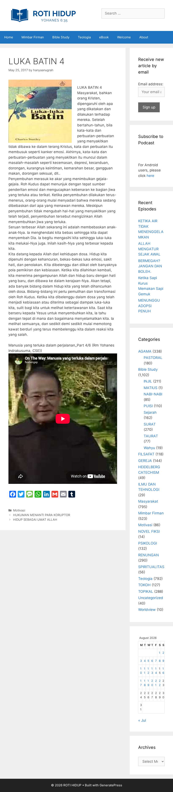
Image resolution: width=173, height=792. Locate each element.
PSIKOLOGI (147, 543)
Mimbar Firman (33, 37)
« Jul (142, 720)
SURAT (150, 424)
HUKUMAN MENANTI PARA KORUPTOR (41, 515)
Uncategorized (150, 598)
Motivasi (19, 510)
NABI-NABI (153, 394)
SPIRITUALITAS (151, 567)
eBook (104, 37)
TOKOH (144, 585)
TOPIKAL (145, 591)
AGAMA (144, 351)
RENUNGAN (148, 555)
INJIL (148, 381)
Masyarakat (148, 501)
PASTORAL (153, 358)
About (143, 37)
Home (8, 37)
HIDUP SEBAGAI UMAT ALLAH (35, 519)
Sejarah (150, 412)
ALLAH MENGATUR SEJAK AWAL (149, 248)
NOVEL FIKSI (149, 531)
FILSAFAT (146, 454)
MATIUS (150, 388)
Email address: (150, 84)
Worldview (147, 609)
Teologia (84, 37)
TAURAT (151, 436)
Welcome (124, 37)
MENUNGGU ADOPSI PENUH (149, 305)
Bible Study (60, 37)
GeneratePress (111, 785)
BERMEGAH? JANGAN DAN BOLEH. (150, 266)
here (150, 176)
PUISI (148, 406)
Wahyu (149, 448)
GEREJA (145, 461)
